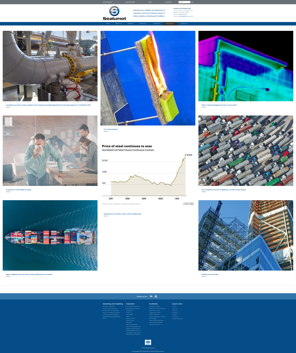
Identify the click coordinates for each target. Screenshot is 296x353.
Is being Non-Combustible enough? (18, 190)
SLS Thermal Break (110, 129)
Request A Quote (177, 318)
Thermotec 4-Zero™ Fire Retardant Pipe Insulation (133, 333)
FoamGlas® (129, 314)
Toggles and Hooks (154, 312)
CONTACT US (184, 23)
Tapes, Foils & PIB (154, 314)
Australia (107, 2)
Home (174, 306)
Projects (174, 310)
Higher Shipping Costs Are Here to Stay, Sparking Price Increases (29, 274)
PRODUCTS (143, 23)
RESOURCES (169, 23)
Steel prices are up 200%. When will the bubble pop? (122, 214)
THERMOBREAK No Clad (133, 330)
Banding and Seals (154, 306)
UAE (150, 2)
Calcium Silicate (130, 318)
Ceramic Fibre (130, 320)
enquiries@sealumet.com (185, 16)
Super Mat (129, 322)
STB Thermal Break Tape (133, 326)
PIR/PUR (128, 312)
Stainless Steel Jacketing (110, 308)
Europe (168, 2)
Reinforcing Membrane (155, 322)
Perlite (128, 316)
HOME (108, 23)
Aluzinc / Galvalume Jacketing (111, 312)
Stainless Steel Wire (154, 324)
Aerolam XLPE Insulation (133, 328)
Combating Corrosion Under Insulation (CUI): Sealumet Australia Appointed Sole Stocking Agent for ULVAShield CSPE (48, 105)
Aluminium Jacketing (109, 306)
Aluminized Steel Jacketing (110, 310)
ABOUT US (118, 23)
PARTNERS (157, 23)
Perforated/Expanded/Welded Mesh (111, 317)
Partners (174, 314)
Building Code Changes (209, 274)
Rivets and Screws (154, 310)
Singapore (130, 2)
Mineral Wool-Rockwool (133, 306)
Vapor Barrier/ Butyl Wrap (156, 320)
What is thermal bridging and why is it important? (219, 105)
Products (174, 312)
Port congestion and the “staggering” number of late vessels (223, 190)
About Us (175, 308)
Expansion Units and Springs (157, 308)
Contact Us (175, 316)
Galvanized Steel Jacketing (110, 314)
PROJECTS (130, 23)
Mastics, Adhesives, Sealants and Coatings (157, 317)
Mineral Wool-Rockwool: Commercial (133, 309)
